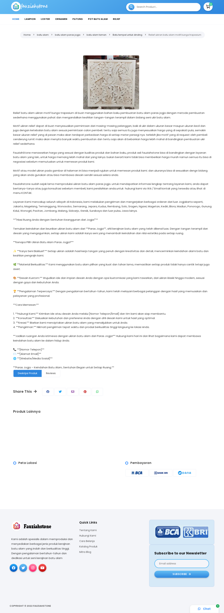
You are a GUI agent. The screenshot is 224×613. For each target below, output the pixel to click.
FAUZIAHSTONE (42, 606)
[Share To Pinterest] (85, 392)
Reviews (51, 373)
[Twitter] (23, 568)
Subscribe (180, 574)
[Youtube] (42, 568)
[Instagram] (33, 568)
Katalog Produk (88, 546)
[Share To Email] (73, 392)
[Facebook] (14, 568)
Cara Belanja (87, 541)
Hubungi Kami (87, 535)
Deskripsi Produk (27, 373)
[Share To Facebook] (48, 392)
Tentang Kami (88, 530)
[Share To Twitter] (60, 392)
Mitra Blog (85, 552)
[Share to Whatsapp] (97, 392)
